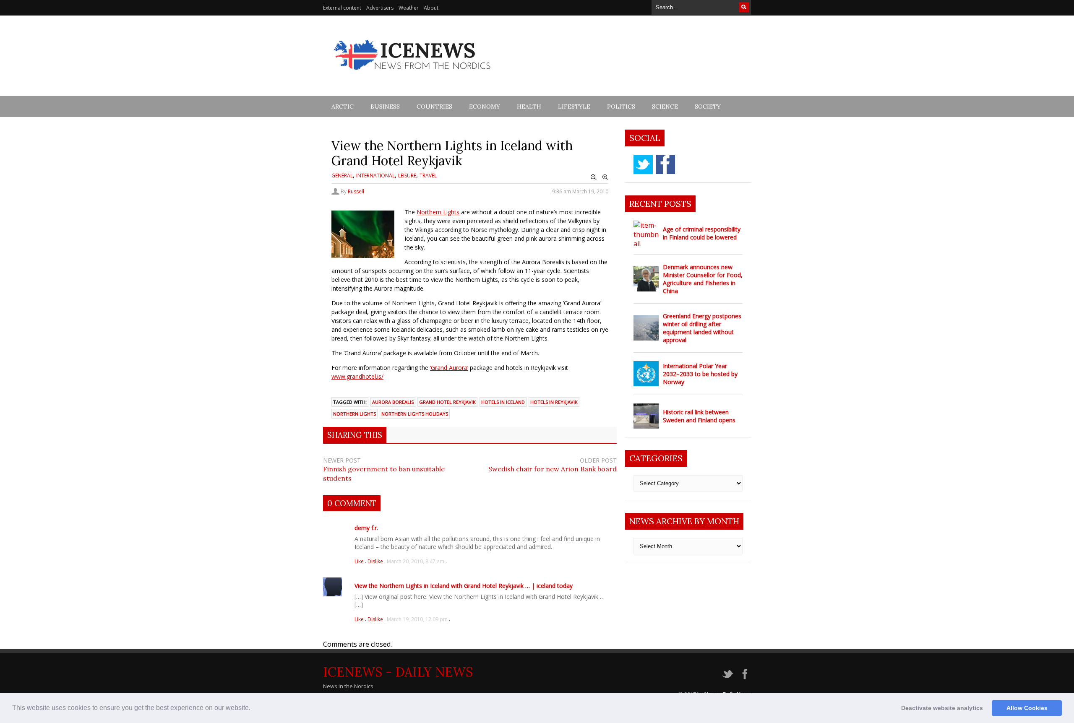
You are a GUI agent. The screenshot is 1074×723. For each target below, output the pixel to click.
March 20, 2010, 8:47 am (415, 561)
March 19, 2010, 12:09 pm (417, 619)
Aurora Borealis (393, 402)
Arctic (342, 106)
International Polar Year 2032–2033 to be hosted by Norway (700, 374)
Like (360, 561)
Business (385, 106)
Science (665, 106)
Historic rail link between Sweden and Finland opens (699, 416)
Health (529, 106)
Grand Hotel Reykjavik (447, 402)
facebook (665, 164)
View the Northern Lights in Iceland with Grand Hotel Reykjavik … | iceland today (464, 586)
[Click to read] (646, 233)
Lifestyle (574, 106)
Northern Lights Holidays (414, 414)
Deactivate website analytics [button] (942, 708)
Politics (621, 106)
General (342, 175)
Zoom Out (594, 177)
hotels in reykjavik (554, 402)
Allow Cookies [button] (1027, 708)
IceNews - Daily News (398, 672)
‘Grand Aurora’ (449, 368)
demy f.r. (366, 528)
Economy (484, 106)
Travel (428, 175)
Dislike (376, 561)
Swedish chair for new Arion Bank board (552, 469)
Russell (356, 191)
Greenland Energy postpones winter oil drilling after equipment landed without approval (702, 328)
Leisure (407, 175)
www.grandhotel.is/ (357, 376)
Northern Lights (438, 212)
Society (708, 106)
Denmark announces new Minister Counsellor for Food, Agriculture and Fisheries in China (703, 279)
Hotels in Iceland (503, 402)
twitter (643, 164)
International (375, 175)
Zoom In (605, 177)
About (431, 7)
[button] (253, 708)
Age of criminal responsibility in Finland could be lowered (701, 233)
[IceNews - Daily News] (412, 74)
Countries (434, 106)
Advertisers (380, 7)
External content (342, 7)
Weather (409, 7)
